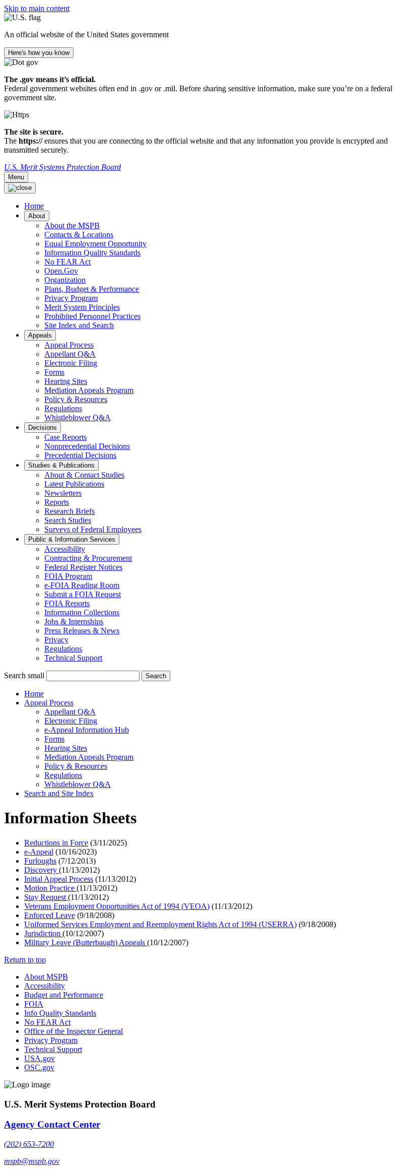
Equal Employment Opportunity (95, 243)
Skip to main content (37, 8)
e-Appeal (38, 851)
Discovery (41, 870)
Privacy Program (71, 298)
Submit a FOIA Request (82, 594)
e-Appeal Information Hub (86, 730)
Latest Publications (74, 484)
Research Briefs (69, 511)
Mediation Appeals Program (88, 390)
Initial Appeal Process (58, 879)
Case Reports (65, 437)
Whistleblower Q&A (77, 417)
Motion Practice (50, 888)
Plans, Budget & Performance (91, 289)
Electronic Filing (70, 363)
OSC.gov (39, 1067)
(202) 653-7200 (29, 1144)
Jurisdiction (43, 933)
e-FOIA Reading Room (81, 585)
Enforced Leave (49, 915)
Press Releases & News (81, 630)
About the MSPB (72, 225)
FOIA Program (68, 576)
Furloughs (40, 861)
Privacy (56, 639)
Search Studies (67, 520)
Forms (54, 372)
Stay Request (46, 897)
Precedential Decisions (80, 455)
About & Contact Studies (84, 475)
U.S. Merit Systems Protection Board (62, 167)
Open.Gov (61, 271)
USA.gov (39, 1058)
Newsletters (63, 493)
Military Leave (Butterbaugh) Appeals (85, 942)
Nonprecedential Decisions (87, 446)
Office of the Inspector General (73, 1031)
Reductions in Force (56, 842)
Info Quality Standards (60, 1013)
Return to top (25, 959)
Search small (24, 675)
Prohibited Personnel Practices (92, 316)
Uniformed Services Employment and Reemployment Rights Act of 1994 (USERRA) (160, 924)
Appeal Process (69, 345)
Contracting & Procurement (88, 558)
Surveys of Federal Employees (93, 529)
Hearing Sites (65, 381)
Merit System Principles (82, 307)
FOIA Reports (67, 603)
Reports (56, 502)
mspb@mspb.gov (31, 1161)
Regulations (63, 408)
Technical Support (73, 658)
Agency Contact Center (52, 1124)
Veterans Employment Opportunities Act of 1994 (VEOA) (117, 906)
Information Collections (81, 612)
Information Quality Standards (92, 252)
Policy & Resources (75, 399)
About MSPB (46, 976)
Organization (65, 280)
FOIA (33, 1004)
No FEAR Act (67, 261)
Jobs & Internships (73, 621)
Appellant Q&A (70, 354)
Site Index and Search (79, 325)
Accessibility (64, 549)
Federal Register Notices (83, 567)
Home (34, 693)
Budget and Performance (63, 995)
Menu (16, 177)
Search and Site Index (59, 793)
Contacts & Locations (78, 234)
